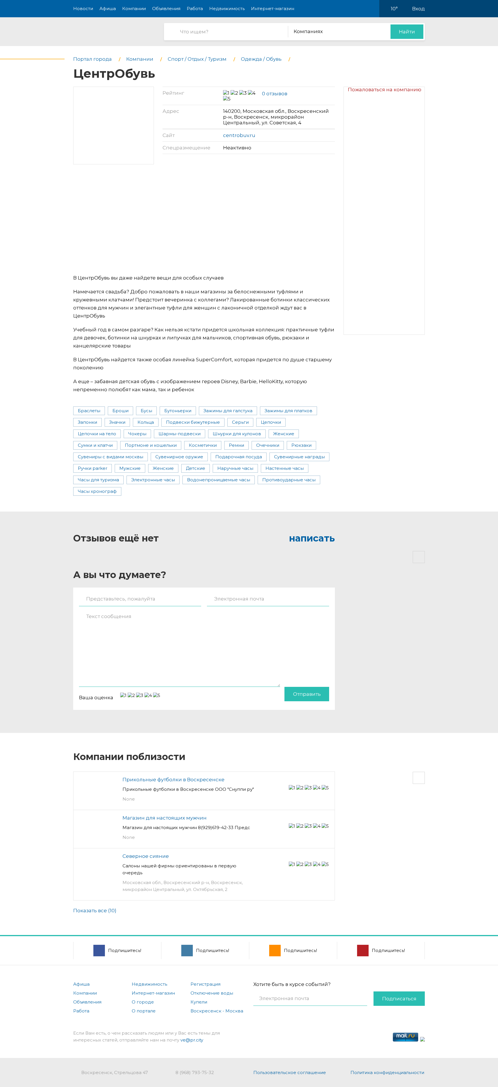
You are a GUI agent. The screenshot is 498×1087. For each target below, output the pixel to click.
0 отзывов (274, 93)
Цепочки (271, 422)
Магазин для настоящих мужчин (164, 818)
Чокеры (137, 433)
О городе (143, 1002)
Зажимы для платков (288, 410)
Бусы (146, 410)
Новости (83, 8)
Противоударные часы (289, 479)
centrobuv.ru (239, 135)
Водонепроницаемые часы (218, 479)
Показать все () (94, 910)
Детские (195, 468)
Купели (198, 1002)
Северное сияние (145, 856)
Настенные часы (284, 468)
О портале (144, 1011)
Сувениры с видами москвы (110, 456)
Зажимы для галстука (227, 410)
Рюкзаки (301, 445)
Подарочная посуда (238, 456)
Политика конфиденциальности (387, 1072)
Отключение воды (211, 993)
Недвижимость (227, 8)
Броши (120, 410)
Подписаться (399, 999)
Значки (117, 422)
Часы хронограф (97, 491)
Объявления (166, 8)
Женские (283, 433)
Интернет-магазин (272, 8)
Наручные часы (235, 468)
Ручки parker (92, 468)
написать (312, 538)
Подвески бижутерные (193, 422)
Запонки (87, 422)
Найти (407, 32)
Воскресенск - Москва (216, 1011)
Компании (134, 8)
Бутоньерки (177, 410)
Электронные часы (153, 479)
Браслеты (89, 410)
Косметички (203, 445)
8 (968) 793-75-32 (195, 1072)
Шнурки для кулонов (237, 433)
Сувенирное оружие (179, 456)
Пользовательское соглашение (289, 1072)
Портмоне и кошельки (151, 445)
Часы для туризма (98, 479)
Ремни (236, 445)
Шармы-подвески (180, 433)
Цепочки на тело (97, 433)
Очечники (267, 445)
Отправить (307, 694)
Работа (195, 8)
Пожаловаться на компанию (384, 89)
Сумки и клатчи (95, 445)
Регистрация (205, 984)
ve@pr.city (191, 1040)
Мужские (130, 468)
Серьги (240, 422)
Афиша (107, 8)
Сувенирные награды (299, 456)
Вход (418, 9)
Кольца (145, 422)
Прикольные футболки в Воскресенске (173, 779)
